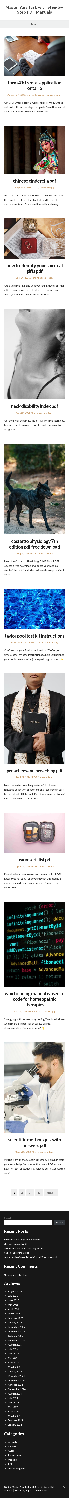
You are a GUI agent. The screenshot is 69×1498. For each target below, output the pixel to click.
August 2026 (15, 1291)
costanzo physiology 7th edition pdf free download (34, 544)
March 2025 (14, 1366)
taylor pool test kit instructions (34, 636)
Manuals (34, 1011)
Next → (51, 1192)
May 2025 (13, 1358)
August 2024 (15, 1393)
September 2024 (17, 1389)
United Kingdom (36, 94)
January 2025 (15, 1371)
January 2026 (15, 1322)
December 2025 (16, 1327)
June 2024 (13, 1402)
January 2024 (15, 1424)
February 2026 (15, 1318)
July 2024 (13, 1398)
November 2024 (16, 1380)
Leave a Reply (54, 94)
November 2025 (16, 1331)
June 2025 (13, 1353)
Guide (11, 1450)
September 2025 (17, 1340)
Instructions (35, 642)
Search (8, 1217)
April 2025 (13, 1362)
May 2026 (13, 1304)
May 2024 (13, 1406)
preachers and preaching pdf (35, 770)
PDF (35, 187)
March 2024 (14, 1415)
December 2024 (16, 1375)
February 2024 (15, 1420)
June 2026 (13, 1300)
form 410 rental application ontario (34, 85)
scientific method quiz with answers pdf (34, 1142)
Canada (12, 1446)
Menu (34, 24)
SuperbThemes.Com (36, 1490)
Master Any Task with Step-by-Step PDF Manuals (34, 9)
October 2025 (15, 1335)
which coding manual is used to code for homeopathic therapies (34, 999)
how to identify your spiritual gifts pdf (34, 268)
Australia (12, 1442)
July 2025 (13, 1349)
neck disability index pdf (34, 406)
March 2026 (14, 1313)
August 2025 (15, 1344)
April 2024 (13, 1411)
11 (40, 1192)
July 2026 (13, 1295)
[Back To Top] (64, 1487)
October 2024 (15, 1384)
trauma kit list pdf (34, 859)
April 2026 (13, 1309)
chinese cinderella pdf (34, 181)
